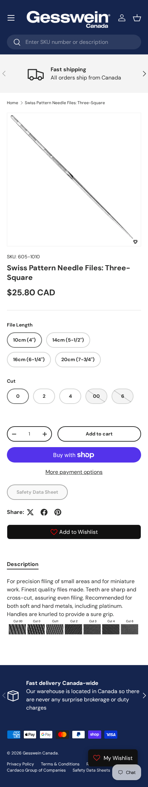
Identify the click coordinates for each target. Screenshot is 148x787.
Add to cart (99, 434)
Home (12, 103)
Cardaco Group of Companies (36, 770)
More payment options (74, 472)
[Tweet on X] (30, 512)
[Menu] (11, 17)
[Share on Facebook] (44, 512)
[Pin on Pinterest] (58, 512)
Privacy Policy (20, 764)
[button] (137, 17)
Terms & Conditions (60, 764)
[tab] (23, 564)
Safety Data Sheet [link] (37, 492)
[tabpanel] (74, 607)
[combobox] (74, 42)
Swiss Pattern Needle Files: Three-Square (65, 103)
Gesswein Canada (40, 753)
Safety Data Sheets (91, 770)
